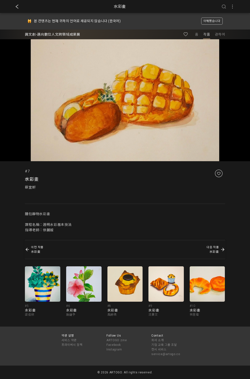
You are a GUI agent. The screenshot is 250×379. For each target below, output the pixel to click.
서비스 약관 (69, 340)
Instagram (114, 349)
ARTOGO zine (116, 340)
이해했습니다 (211, 21)
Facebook (113, 345)
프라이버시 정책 (72, 345)
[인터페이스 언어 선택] (232, 7)
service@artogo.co (165, 354)
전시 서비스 (159, 349)
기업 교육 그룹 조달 (164, 345)
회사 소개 (157, 340)
